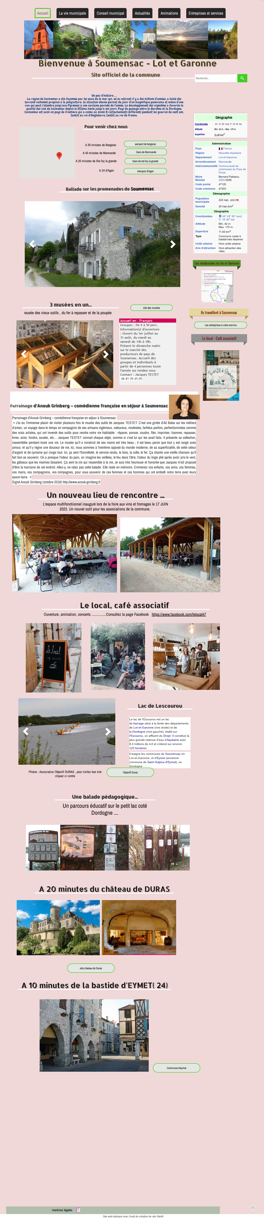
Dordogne (138, 731)
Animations (169, 13)
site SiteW (157, 1216)
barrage (138, 723)
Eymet (161, 758)
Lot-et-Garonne (143, 727)
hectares (140, 748)
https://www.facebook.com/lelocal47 (179, 614)
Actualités (142, 13)
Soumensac (173, 753)
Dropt (167, 735)
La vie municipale (72, 13)
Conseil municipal (110, 13)
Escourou (137, 735)
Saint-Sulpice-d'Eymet (161, 762)
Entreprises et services (206, 13)
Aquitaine (173, 739)
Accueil (42, 13)
